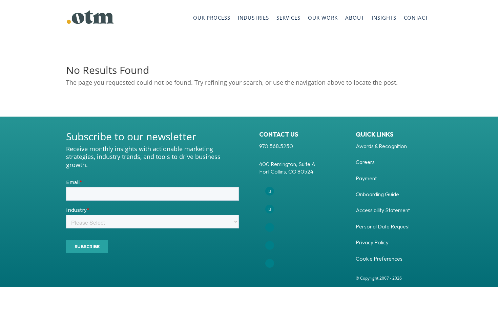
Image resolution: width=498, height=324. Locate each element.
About (354, 17)
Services (288, 17)
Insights (384, 17)
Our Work (323, 17)
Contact (416, 17)
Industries (253, 17)
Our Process (211, 17)
